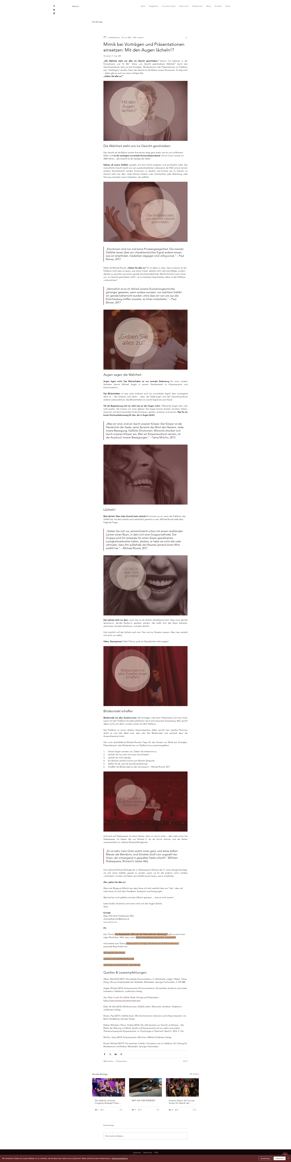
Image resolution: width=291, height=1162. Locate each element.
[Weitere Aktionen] (186, 37)
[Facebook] (54, 6)
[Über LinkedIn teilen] (116, 1054)
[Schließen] (288, 1158)
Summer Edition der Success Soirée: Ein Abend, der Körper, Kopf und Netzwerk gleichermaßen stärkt (182, 1101)
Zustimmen (280, 1158)
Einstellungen (265, 1158)
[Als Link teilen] (121, 1054)
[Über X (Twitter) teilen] (110, 1054)
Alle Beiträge (97, 22)
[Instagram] (54, 13)
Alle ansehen (194, 1074)
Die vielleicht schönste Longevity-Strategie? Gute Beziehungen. (107, 1101)
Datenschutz (147, 1152)
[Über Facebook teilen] (104, 1054)
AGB (156, 1152)
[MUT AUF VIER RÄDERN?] (145, 1087)
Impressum (137, 1152)
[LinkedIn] (54, 10)
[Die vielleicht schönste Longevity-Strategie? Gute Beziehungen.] (108, 1087)
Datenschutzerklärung (120, 1158)
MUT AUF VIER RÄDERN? (143, 1100)
